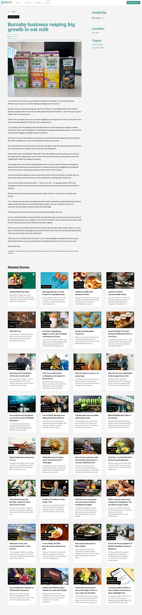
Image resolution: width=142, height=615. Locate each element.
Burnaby (95, 32)
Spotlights (38, 3)
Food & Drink (97, 44)
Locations (27, 3)
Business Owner (133, 3)
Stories (48, 3)
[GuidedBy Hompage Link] (7, 2)
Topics (17, 3)
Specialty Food (13, 17)
